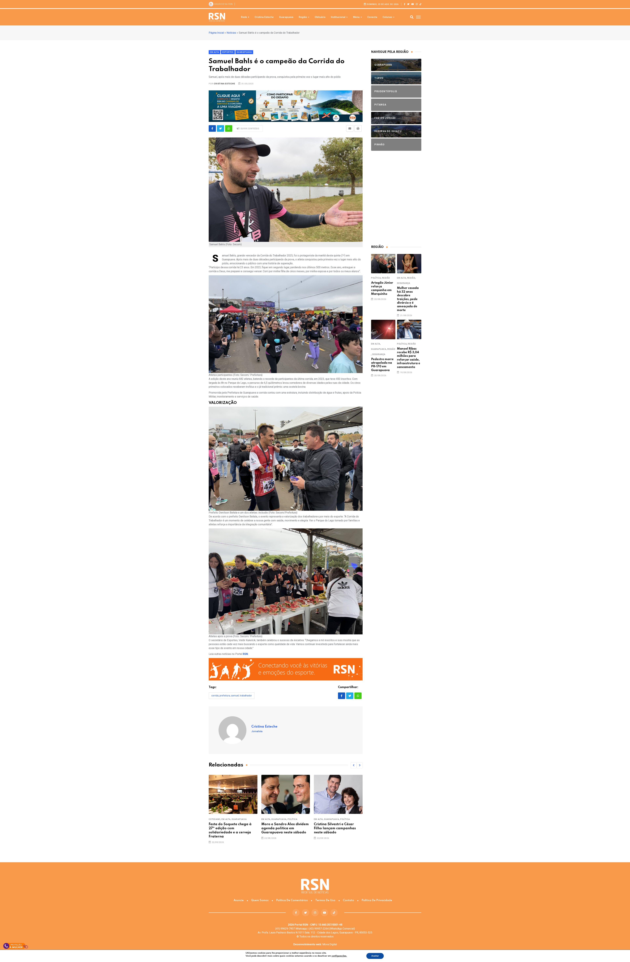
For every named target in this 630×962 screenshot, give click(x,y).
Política (285, 819)
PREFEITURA (225, 695)
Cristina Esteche (264, 17)
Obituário (320, 17)
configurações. (339, 955)
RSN (245, 654)
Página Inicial (216, 32)
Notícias (231, 32)
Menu (356, 17)
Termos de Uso (325, 900)
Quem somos (260, 900)
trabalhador (246, 695)
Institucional (338, 17)
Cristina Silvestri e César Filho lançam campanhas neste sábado (328, 828)
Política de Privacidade (377, 900)
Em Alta (218, 819)
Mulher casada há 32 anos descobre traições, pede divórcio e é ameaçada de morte (408, 299)
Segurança (403, 283)
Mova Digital (315, 944)
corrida (215, 695)
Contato (348, 900)
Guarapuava (286, 17)
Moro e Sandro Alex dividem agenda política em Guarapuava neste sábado (278, 828)
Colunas (387, 17)
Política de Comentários (292, 900)
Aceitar (375, 955)
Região (303, 17)
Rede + (245, 17)
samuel (235, 695)
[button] (354, 765)
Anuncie (239, 900)
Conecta (372, 17)
